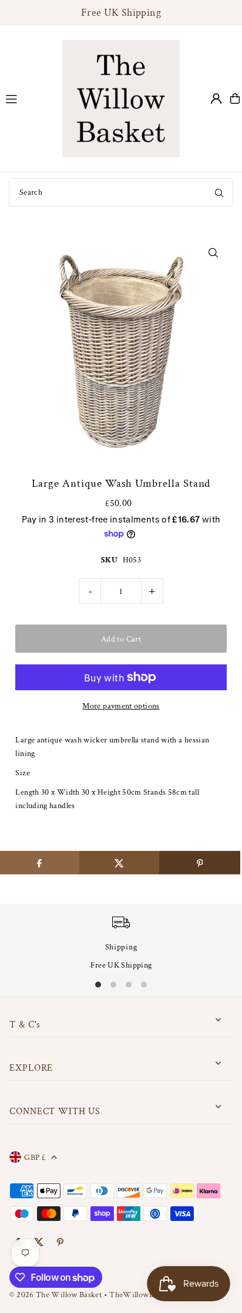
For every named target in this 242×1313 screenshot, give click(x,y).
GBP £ (34, 1157)
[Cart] (235, 98)
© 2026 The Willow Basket (55, 1294)
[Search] (219, 192)
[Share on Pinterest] (199, 862)
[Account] (216, 98)
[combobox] (121, 192)
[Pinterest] (60, 1243)
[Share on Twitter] (119, 862)
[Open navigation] (27, 98)
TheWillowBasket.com (148, 1294)
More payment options (120, 705)
